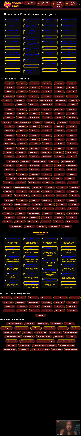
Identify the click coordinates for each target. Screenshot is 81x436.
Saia (59, 174)
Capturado (9, 135)
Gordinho (47, 109)
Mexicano (58, 152)
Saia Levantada (12, 161)
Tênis (36, 328)
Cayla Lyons (71, 306)
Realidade (12, 178)
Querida (22, 87)
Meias (34, 113)
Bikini (60, 104)
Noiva (71, 336)
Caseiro (46, 139)
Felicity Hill (22, 311)
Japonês (59, 117)
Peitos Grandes (9, 143)
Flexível (60, 208)
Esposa (47, 117)
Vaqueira (46, 169)
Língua (9, 152)
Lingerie (71, 126)
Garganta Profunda (39, 161)
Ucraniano (48, 208)
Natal (20, 213)
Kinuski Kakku (47, 311)
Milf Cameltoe (63, 328)
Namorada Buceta (9, 349)
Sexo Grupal (71, 169)
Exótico (46, 221)
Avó (47, 165)
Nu (72, 156)
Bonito (74, 204)
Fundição (66, 226)
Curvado (22, 148)
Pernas (47, 91)
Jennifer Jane (9, 306)
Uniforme (9, 109)
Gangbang (25, 161)
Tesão (62, 204)
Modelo (72, 96)
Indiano (6, 187)
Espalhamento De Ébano (11, 332)
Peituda (71, 109)
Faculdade (37, 204)
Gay (32, 100)
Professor (34, 148)
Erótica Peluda (42, 323)
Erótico (36, 195)
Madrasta (59, 191)
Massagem (9, 130)
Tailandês (8, 182)
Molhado (22, 126)
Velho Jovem (72, 165)
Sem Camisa (7, 221)
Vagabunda (34, 169)
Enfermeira (21, 117)
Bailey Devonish (72, 302)
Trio (71, 130)
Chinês (49, 187)
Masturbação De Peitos (27, 178)
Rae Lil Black (20, 302)
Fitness (9, 113)
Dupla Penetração (72, 221)
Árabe (71, 217)
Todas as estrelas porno (72, 4)
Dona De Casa (34, 191)
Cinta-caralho (47, 156)
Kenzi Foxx (34, 311)
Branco (9, 148)
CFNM (57, 178)
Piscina (8, 213)
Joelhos (41, 226)
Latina (35, 143)
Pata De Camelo (71, 152)
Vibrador (9, 87)
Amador (21, 139)
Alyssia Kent (33, 297)
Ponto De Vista (34, 117)
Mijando (9, 117)
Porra (74, 122)
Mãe (59, 113)
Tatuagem (47, 213)
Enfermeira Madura (71, 349)
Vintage (47, 191)
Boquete (34, 109)
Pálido (34, 200)
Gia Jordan (34, 306)
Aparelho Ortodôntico (21, 204)
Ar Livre (71, 87)
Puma (59, 165)
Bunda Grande (59, 96)
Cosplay (72, 143)
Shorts (22, 174)
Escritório (9, 156)
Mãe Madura (29, 336)
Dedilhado (49, 195)
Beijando (6, 195)
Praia (47, 143)
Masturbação (60, 182)
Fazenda (19, 221)
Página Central (72, 213)
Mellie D (40, 315)
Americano (9, 169)
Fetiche (34, 83)
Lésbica (22, 169)
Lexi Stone (47, 306)
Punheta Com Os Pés (21, 195)
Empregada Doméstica (22, 187)
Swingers (54, 226)
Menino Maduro (24, 345)
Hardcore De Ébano (22, 328)
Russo (72, 139)
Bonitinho (9, 165)
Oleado (9, 91)
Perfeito (71, 200)
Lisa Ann (59, 302)
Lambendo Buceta (67, 161)
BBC (59, 91)
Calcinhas (9, 96)
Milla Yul (72, 311)
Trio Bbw (30, 323)
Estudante (33, 152)
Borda (9, 174)
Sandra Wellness (20, 297)
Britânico (7, 204)
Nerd (46, 148)
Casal (49, 204)
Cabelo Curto (74, 100)
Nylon (46, 174)
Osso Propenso (6, 328)
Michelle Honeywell (61, 297)
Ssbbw (72, 113)
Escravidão (49, 122)
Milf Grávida (27, 332)
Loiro (21, 130)
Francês (72, 208)
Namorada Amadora (71, 332)
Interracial (59, 126)
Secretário (22, 113)
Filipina (21, 96)
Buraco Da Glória (16, 226)
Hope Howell (46, 302)
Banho (60, 143)
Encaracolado (61, 195)
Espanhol (8, 208)
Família (73, 182)
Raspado (37, 122)
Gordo (22, 109)
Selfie (59, 169)
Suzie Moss (22, 306)
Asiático (22, 143)
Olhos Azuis (9, 200)
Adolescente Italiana (27, 341)
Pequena (9, 83)
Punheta (59, 135)
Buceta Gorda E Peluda (67, 345)
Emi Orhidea (59, 306)
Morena (34, 96)
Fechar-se (22, 135)
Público (48, 182)
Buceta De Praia (41, 332)
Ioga (46, 126)
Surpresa (34, 156)
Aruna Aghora (9, 311)
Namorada (9, 191)
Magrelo (34, 91)
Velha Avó (23, 349)
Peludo (34, 135)
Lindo (22, 91)
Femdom (59, 130)
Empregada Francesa (43, 336)
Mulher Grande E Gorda (22, 122)
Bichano (20, 104)
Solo (59, 139)
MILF (71, 83)
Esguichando (21, 182)
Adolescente (47, 83)
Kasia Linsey (75, 297)
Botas (46, 130)
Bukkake (59, 87)
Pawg (59, 200)
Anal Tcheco (59, 336)
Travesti (71, 91)
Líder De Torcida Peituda (13, 336)
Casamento (46, 200)
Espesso (59, 83)
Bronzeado (9, 217)
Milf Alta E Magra (49, 328)
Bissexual (34, 217)
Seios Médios (59, 109)
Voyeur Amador (56, 323)
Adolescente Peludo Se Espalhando (44, 345)
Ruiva (21, 152)
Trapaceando (74, 187)
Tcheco (62, 187)
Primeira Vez (37, 187)
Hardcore (72, 117)
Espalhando (72, 104)
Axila (59, 148)
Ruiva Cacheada (11, 341)
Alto (71, 135)
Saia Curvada (11, 345)
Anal (34, 126)
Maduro (46, 135)
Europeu (6, 122)
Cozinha (74, 195)
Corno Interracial (55, 332)
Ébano (47, 87)
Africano (71, 174)
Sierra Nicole (6, 297)
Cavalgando (46, 152)
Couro (21, 208)
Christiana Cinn (33, 302)
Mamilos (53, 161)
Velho (7, 100)
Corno (47, 217)
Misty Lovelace (46, 297)
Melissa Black (8, 302)
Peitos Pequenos (34, 182)
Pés (21, 165)
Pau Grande (62, 122)
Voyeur (29, 226)
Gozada (22, 83)
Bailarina (59, 213)
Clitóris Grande (32, 221)
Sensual (8, 104)
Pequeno (71, 148)
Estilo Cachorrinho (46, 100)
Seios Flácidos (34, 165)
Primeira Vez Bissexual (14, 323)
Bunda (34, 87)
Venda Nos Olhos (34, 208)
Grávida (22, 200)
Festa (69, 323)
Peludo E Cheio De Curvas (40, 349)
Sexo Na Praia (56, 349)
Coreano (58, 221)
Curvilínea (19, 100)
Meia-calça (34, 174)
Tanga (21, 191)
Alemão (72, 191)
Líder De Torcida (34, 213)
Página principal (31, 3)
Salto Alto (69, 178)
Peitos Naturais (60, 100)
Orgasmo (22, 217)
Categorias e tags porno (45, 4)
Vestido (59, 156)
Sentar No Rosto (47, 104)
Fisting (34, 130)
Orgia (9, 126)
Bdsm (46, 113)
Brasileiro (9, 139)
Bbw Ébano (75, 328)
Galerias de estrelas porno (59, 4)
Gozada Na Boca (44, 178)
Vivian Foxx (59, 311)
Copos (22, 156)
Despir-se (33, 104)
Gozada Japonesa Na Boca (66, 341)
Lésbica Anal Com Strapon (46, 341)
